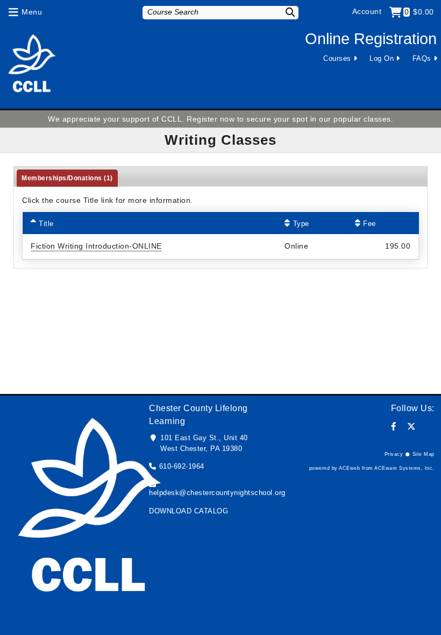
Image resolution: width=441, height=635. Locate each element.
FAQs (421, 58)
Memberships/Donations (67, 178)
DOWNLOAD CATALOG (188, 511)
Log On (381, 58)
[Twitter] (411, 426)
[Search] (287, 12)
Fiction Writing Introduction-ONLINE (96, 246)
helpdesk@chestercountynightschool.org (217, 493)
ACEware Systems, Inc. (404, 468)
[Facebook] (394, 426)
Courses (337, 58)
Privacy (394, 454)
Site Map (423, 454)
